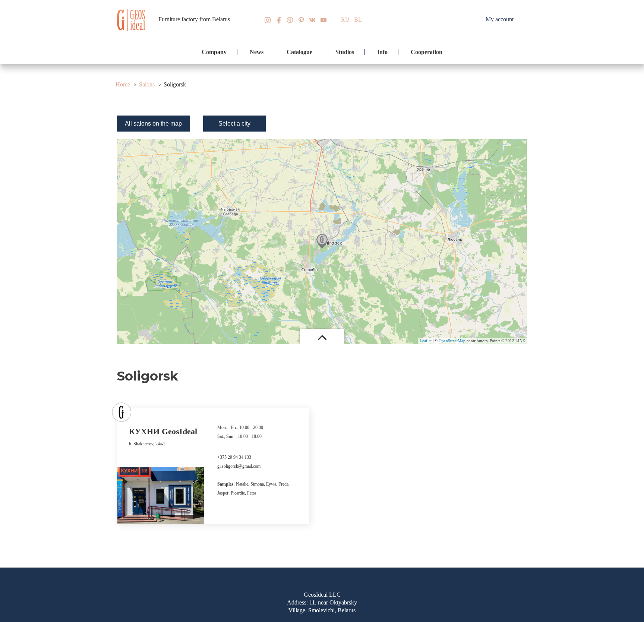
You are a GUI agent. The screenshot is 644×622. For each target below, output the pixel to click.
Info (382, 52)
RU (345, 19)
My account (500, 19)
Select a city (234, 123)
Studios (344, 52)
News (256, 52)
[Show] (322, 241)
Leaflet (426, 340)
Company (214, 52)
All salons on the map (153, 123)
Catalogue (299, 52)
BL (358, 19)
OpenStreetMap (452, 340)
